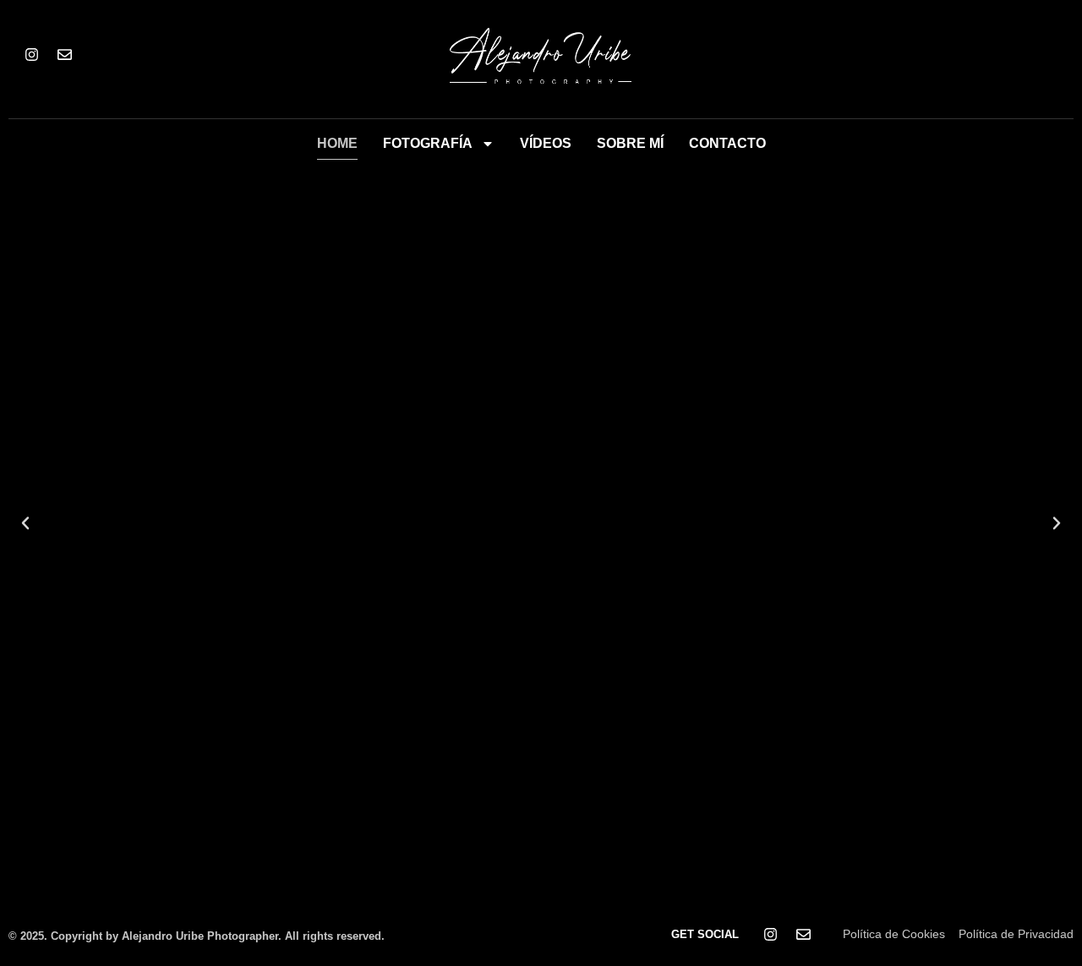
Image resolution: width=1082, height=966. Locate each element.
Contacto (727, 143)
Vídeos (545, 143)
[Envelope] (64, 55)
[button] (25, 523)
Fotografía (428, 143)
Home (337, 143)
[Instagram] (31, 55)
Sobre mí (630, 143)
